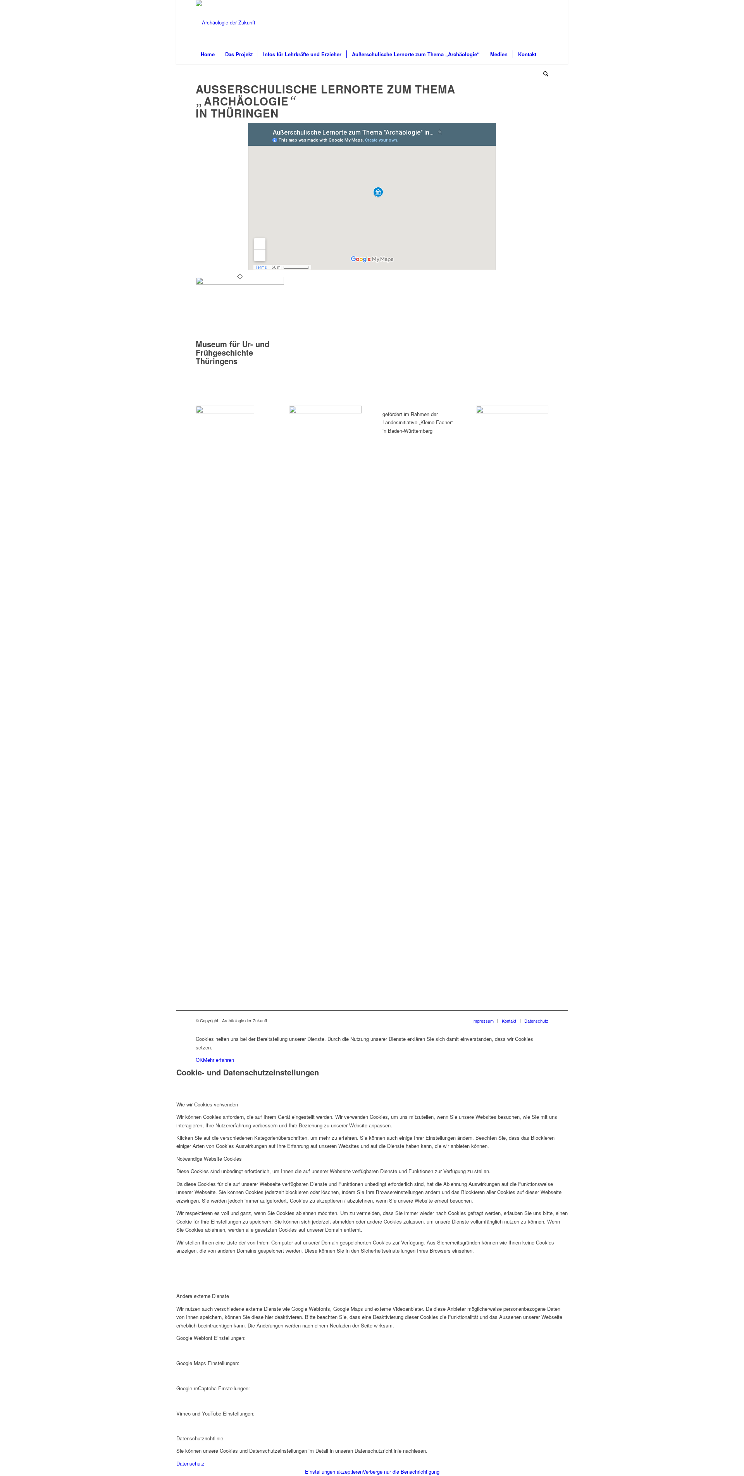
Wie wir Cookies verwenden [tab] (207, 1104)
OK (199, 1059)
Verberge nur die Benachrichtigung (401, 1471)
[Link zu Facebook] (519, 22)
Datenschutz (190, 1463)
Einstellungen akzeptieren (334, 1471)
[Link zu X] (531, 22)
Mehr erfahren (218, 1059)
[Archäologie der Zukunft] (225, 22)
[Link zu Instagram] (542, 22)
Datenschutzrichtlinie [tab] (199, 1438)
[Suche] (543, 73)
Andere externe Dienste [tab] (202, 1296)
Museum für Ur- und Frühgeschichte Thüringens (232, 352)
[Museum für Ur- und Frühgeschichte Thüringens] (240, 282)
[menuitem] (208, 54)
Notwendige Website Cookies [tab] (209, 1158)
